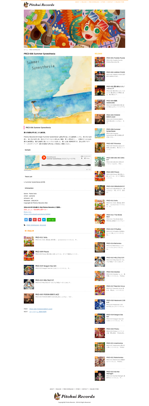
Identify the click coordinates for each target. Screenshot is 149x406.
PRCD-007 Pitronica (113, 143)
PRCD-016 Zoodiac (113, 272)
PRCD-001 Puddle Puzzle (115, 58)
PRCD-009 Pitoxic (42, 252)
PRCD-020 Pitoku (112, 329)
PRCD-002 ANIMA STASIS (115, 72)
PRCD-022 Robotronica (114, 357)
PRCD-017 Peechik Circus (115, 286)
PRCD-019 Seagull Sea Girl (45, 266)
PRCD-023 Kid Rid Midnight (112, 373)
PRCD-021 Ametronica (114, 343)
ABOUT (77, 2)
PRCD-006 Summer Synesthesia (113, 130)
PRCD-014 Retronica (113, 243)
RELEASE (84, 2)
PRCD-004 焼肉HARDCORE (111, 102)
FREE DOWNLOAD (94, 2)
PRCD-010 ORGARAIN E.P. (115, 186)
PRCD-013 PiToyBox (113, 229)
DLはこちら (27, 212)
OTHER (103, 2)
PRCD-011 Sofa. (41, 237)
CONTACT (110, 2)
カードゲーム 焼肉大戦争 (38, 312)
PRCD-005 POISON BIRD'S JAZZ (47, 294)
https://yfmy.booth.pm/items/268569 (37, 214)
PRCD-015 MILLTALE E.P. (44, 280)
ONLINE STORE (119, 2)
